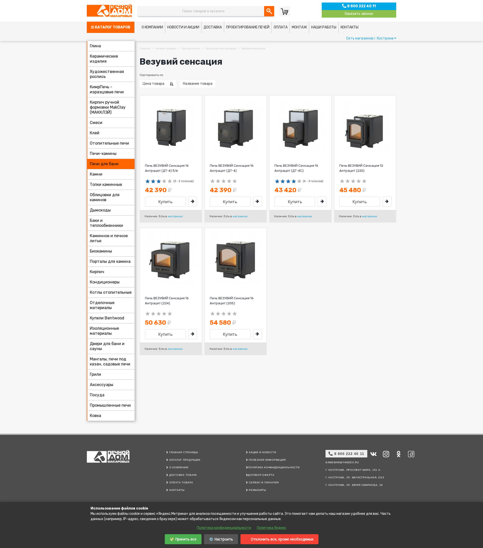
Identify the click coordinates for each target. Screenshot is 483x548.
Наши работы (323, 27)
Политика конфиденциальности (273, 467)
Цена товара (153, 83)
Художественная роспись (107, 74)
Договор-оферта (261, 475)
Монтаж (299, 27)
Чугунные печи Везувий (221, 48)
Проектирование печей (247, 27)
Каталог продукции (184, 459)
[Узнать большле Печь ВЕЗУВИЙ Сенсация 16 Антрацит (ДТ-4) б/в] (171, 125)
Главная (145, 48)
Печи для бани (104, 163)
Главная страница (183, 452)
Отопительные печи (109, 143)
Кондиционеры (104, 282)
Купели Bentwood (107, 318)
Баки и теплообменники (106, 223)
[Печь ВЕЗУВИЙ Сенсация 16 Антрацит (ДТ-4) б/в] (192, 202)
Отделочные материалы (102, 305)
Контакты (349, 27)
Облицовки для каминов (104, 197)
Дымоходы (100, 210)
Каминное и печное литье (109, 238)
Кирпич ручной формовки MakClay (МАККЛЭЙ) (108, 107)
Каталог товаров (112, 27)
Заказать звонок (359, 14)
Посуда (97, 395)
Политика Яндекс (271, 528)
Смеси (96, 122)
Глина (95, 46)
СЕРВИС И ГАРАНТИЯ (263, 482)
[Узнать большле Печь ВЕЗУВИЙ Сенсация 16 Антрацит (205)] (236, 258)
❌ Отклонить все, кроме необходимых (279, 539)
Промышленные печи (110, 405)
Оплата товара (180, 482)
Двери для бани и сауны (107, 346)
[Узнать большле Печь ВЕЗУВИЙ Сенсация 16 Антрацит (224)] (171, 258)
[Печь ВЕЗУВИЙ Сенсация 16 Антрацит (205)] (257, 334)
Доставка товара (182, 475)
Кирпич (97, 271)
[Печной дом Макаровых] (111, 11)
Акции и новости (262, 452)
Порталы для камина (110, 261)
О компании (152, 27)
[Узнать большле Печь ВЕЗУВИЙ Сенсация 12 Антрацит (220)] (365, 125)
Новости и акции (183, 27)
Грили (95, 374)
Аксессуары (101, 384)
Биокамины (101, 251)
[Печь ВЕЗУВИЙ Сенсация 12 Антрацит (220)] (387, 202)
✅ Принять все (183, 539)
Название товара (197, 83)
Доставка (213, 27)
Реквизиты (257, 490)
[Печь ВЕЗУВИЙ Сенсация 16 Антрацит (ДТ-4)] (257, 202)
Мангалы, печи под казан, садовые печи (110, 361)
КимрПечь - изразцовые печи (107, 89)
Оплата (281, 27)
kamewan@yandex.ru (342, 462)
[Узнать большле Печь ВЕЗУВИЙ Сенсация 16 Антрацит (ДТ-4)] (236, 125)
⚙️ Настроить (221, 539)
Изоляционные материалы (104, 331)
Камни (96, 174)
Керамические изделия (104, 59)
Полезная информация (267, 459)
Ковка (95, 415)
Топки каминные (106, 184)
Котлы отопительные (111, 292)
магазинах (175, 216)
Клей (94, 133)
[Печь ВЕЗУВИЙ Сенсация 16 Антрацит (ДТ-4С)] (322, 202)
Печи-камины (103, 153)
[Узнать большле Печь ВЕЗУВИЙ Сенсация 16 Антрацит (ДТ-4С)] (300, 125)
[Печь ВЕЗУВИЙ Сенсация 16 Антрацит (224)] (192, 334)
